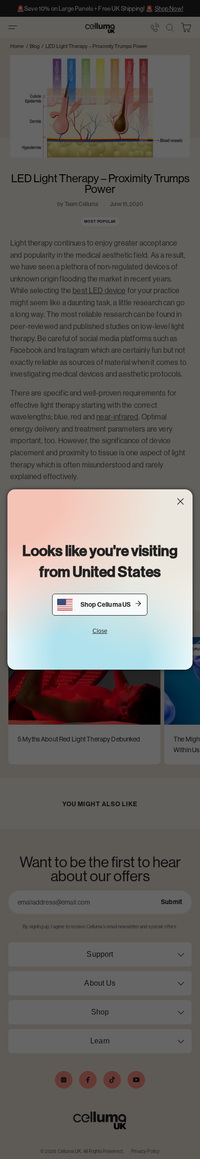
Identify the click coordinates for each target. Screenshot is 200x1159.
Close (100, 631)
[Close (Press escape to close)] (180, 501)
